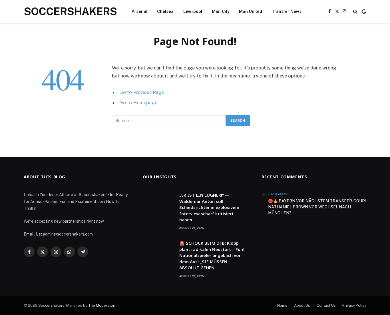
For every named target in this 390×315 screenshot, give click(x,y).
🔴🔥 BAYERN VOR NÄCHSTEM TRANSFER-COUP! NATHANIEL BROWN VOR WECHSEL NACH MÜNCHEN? (317, 207)
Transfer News (286, 11)
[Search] (355, 11)
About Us (302, 305)
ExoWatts (277, 194)
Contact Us (326, 305)
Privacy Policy (354, 305)
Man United (250, 11)
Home (282, 305)
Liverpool (192, 11)
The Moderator (101, 305)
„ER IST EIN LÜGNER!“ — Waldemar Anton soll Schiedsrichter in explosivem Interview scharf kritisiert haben (209, 207)
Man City (220, 11)
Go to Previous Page (141, 92)
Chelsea (165, 11)
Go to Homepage (138, 102)
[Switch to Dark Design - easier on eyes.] (363, 11)
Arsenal (139, 11)
